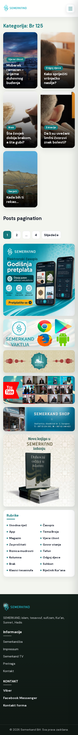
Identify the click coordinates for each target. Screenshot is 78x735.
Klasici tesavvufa (21, 570)
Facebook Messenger (20, 698)
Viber (7, 690)
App (12, 531)
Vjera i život (51, 538)
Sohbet (48, 564)
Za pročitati (17, 544)
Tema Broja (51, 531)
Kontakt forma (14, 705)
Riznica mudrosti (21, 551)
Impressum (10, 649)
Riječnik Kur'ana (54, 570)
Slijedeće (51, 235)
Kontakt (8, 671)
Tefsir (47, 551)
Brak (12, 564)
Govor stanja (52, 544)
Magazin (15, 538)
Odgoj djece (51, 557)
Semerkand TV (13, 656)
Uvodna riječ (18, 525)
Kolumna (15, 557)
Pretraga (9, 664)
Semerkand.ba (13, 642)
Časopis (48, 525)
